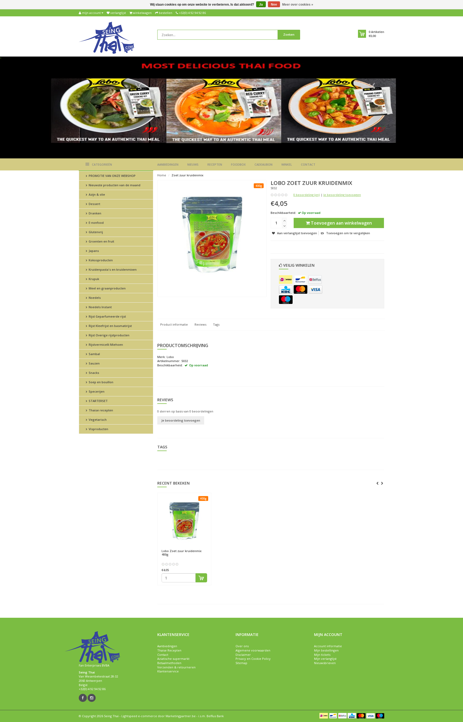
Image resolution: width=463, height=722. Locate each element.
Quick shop (173, 548)
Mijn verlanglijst (325, 659)
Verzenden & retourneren (176, 667)
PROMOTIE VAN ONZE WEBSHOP (112, 176)
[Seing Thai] (107, 37)
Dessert (94, 204)
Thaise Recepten (169, 650)
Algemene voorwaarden (253, 650)
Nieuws (193, 164)
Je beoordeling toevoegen (342, 195)
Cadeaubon (263, 164)
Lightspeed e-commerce (139, 716)
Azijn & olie (96, 194)
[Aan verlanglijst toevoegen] (195, 548)
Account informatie (328, 646)
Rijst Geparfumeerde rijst (107, 316)
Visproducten (98, 429)
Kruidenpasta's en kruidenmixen (112, 269)
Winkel (286, 164)
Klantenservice (168, 671)
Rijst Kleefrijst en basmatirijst (110, 326)
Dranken (94, 213)
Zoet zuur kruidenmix (187, 175)
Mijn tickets (322, 655)
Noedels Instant (100, 307)
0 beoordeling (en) (306, 195)
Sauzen (94, 363)
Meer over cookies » (297, 4)
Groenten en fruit (101, 241)
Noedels (94, 298)
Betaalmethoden (169, 663)
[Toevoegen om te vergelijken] (205, 548)
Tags (216, 324)
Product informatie (174, 324)
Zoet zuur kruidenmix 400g (181, 552)
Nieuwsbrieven (325, 663)
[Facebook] (83, 698)
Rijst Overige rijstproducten (108, 335)
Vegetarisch (97, 420)
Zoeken (288, 34)
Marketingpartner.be (181, 716)
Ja (261, 4)
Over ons (242, 646)
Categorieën (102, 164)
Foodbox (238, 164)
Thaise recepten (100, 410)
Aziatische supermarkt (173, 659)
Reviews (200, 324)
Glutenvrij (95, 232)
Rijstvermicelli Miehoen (105, 345)
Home (161, 175)
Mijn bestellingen (326, 650)
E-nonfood (96, 223)
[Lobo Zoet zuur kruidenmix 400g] (184, 521)
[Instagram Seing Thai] (92, 698)
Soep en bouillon (100, 382)
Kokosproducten (100, 260)
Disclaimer (243, 655)
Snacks (93, 373)
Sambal (94, 354)
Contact (308, 164)
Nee (274, 4)
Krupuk (93, 279)
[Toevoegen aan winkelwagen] (201, 577)
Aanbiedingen (167, 164)
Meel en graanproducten (107, 288)
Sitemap (241, 663)
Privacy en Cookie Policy (253, 659)
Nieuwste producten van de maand (114, 185)
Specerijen (96, 391)
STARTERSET (98, 401)
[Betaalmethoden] (285, 279)
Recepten (214, 164)
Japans (93, 251)
